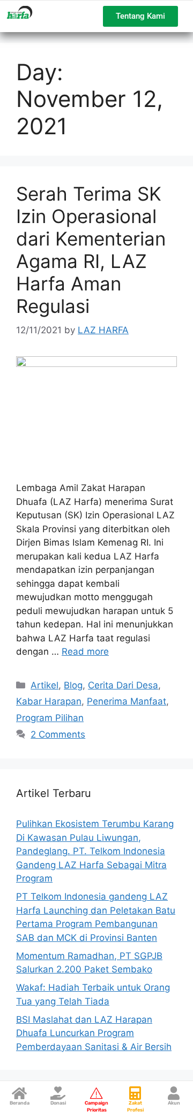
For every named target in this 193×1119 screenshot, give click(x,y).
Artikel (44, 685)
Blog (73, 685)
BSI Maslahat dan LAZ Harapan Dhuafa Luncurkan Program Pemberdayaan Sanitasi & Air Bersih (94, 1033)
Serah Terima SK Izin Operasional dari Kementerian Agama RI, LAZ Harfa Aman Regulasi (91, 249)
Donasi (58, 1103)
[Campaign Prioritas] (96, 1093)
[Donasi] (58, 1093)
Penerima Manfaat (126, 701)
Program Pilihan (50, 717)
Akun (174, 1103)
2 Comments (58, 734)
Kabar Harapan (48, 701)
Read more (85, 651)
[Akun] (174, 1093)
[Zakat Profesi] (135, 1093)
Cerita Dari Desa (123, 685)
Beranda (19, 1103)
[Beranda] (19, 1093)
